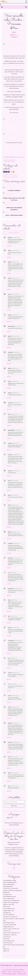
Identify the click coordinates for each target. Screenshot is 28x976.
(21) (7, 930)
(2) (6, 951)
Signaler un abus (17, 971)
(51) (6, 892)
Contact (10, 971)
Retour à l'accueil (9, 160)
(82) (8, 886)
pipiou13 (17, 853)
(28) (9, 924)
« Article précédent (9, 157)
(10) (8, 941)
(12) (7, 936)
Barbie (14, 32)
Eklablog (25, 965)
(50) (7, 894)
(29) (8, 922)
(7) (6, 949)
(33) (9, 908)
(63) (10, 888)
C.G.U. (24, 971)
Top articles (3, 971)
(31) (8, 914)
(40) (11, 900)
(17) (11, 932)
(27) (8, 926)
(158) (8, 884)
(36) (8, 904)
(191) (10, 882)
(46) (8, 898)
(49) (9, 896)
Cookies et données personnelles (9, 973)
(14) (10, 934)
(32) (8, 910)
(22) (11, 928)
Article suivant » (20, 157)
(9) (7, 943)
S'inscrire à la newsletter (10, 176)
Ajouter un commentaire (14, 232)
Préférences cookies (21, 973)
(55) (12, 890)
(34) (6, 906)
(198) (9, 880)
